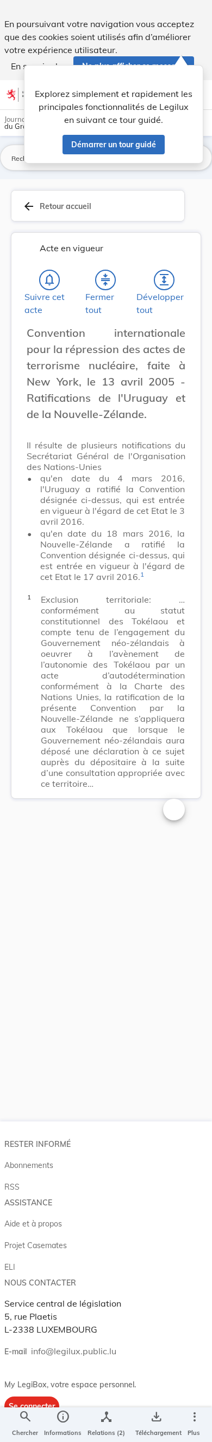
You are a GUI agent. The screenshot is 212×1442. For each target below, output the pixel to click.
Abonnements (28, 1165)
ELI (9, 1267)
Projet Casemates (35, 1245)
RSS (12, 1187)
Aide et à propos (33, 1224)
